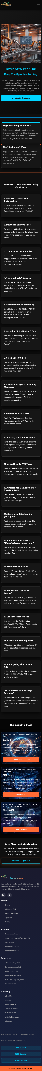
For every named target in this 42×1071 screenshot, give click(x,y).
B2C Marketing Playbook (14, 980)
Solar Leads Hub (11, 971)
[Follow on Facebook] (9, 895)
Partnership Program (13, 934)
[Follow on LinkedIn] (3, 895)
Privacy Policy (10, 1004)
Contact (8, 1000)
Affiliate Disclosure (12, 1017)
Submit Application (12, 951)
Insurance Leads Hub (13, 967)
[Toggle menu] (38, 5)
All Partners (9, 942)
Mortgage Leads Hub (13, 975)
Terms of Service (11, 1008)
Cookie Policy (10, 984)
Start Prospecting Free (21, 759)
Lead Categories (11, 913)
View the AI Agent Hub (21, 861)
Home (7, 905)
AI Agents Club (10, 909)
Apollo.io (8, 917)
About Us (8, 996)
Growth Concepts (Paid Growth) (17, 938)
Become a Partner (12, 946)
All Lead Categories (12, 963)
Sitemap (8, 1021)
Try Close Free (21, 829)
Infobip (8, 922)
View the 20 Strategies (21, 98)
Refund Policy (10, 1013)
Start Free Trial (21, 794)
